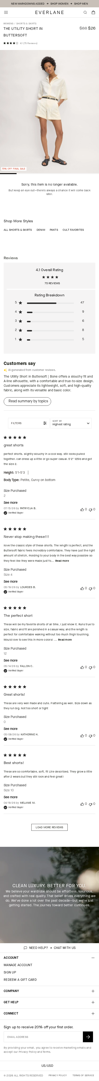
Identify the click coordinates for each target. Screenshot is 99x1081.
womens (8, 23)
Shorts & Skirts (26, 23)
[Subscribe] (88, 1036)
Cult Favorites (73, 230)
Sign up (10, 972)
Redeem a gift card (20, 980)
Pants (54, 230)
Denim (41, 230)
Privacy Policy (28, 1052)
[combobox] (71, 423)
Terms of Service (83, 1075)
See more (10, 502)
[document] (49, 112)
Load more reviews (49, 827)
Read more (62, 561)
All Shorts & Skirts (18, 230)
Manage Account (18, 965)
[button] (93, 12)
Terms (46, 1052)
